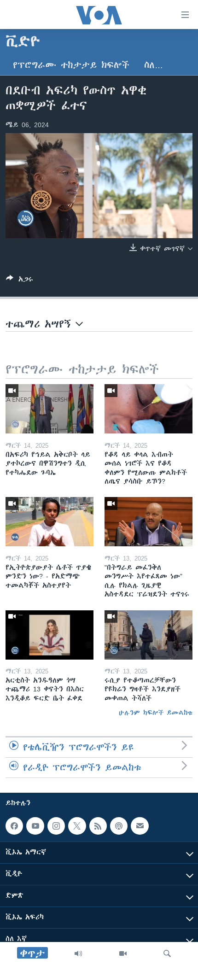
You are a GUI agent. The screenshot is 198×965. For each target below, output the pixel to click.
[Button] (19, 280)
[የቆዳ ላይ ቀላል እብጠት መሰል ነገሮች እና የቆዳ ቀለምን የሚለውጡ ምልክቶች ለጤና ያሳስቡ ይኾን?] (148, 408)
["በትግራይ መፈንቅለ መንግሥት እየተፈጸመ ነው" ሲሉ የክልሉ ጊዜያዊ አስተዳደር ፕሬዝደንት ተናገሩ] (148, 521)
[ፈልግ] (167, 953)
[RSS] (98, 826)
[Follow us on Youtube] (35, 826)
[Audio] (78, 953)
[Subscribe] (139, 826)
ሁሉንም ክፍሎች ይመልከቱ (155, 712)
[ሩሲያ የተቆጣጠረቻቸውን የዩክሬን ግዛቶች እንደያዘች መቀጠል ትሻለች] (148, 635)
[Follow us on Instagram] (56, 826)
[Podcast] (119, 826)
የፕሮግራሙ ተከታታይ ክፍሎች (71, 65)
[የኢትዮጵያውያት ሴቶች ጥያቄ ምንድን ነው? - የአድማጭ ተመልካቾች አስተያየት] (49, 521)
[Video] (123, 953)
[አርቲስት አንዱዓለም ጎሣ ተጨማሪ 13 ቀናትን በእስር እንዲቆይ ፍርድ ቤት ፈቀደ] (49, 635)
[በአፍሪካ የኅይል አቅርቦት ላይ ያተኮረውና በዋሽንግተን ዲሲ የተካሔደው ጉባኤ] (49, 408)
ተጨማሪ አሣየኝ (41, 324)
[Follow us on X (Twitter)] (77, 826)
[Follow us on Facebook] (14, 826)
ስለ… (153, 65)
